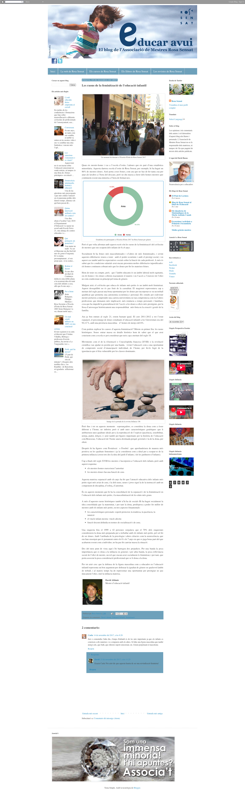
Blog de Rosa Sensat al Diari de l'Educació (181, 203)
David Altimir (106, 617)
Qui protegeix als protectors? (70, 240)
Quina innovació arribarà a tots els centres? (70, 212)
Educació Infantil (118, 617)
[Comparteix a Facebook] (124, 613)
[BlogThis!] (119, 613)
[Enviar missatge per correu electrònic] (112, 613)
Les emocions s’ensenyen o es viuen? (70, 156)
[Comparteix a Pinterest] (126, 613)
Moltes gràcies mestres (181, 229)
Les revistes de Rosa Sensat (168, 71)
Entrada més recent (90, 713)
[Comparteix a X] (121, 613)
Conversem (69, 127)
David (97, 659)
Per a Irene (69, 291)
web (171, 262)
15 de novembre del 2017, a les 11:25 (115, 659)
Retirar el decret (68, 267)
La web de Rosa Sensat (72, 71)
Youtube (172, 273)
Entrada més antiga (155, 713)
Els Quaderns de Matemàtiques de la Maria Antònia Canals (181, 212)
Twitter (172, 268)
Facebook (173, 265)
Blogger (137, 787)
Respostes (95, 654)
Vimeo (172, 276)
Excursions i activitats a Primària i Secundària (182, 222)
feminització (130, 617)
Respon (91, 648)
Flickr (171, 270)
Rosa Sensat (177, 101)
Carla (90, 635)
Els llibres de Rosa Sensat (134, 71)
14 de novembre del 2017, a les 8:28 (108, 635)
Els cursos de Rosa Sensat (102, 71)
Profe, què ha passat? (70, 350)
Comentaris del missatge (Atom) (107, 718)
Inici (52, 71)
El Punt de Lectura (180, 195)
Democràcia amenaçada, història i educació (70, 184)
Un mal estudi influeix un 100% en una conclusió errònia (64, 322)
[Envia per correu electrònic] (116, 613)
